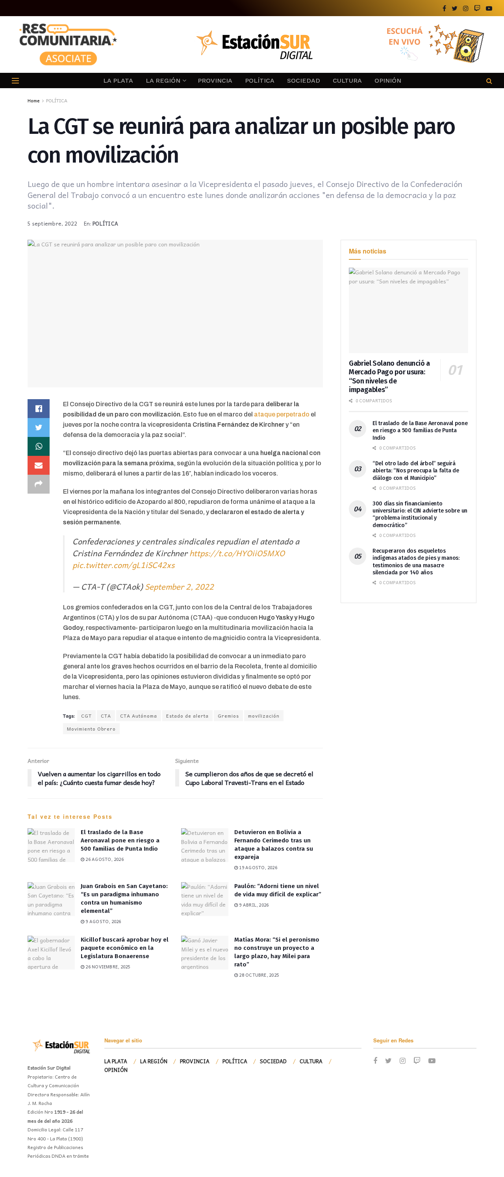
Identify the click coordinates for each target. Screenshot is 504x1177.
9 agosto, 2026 (102, 921)
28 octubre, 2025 (258, 975)
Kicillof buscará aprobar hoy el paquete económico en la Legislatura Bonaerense (125, 948)
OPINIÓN (387, 80)
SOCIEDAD (303, 80)
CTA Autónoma (138, 716)
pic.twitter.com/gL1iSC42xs (123, 565)
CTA (106, 716)
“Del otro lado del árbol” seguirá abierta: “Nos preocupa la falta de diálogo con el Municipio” (415, 470)
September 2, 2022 (179, 586)
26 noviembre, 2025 (107, 966)
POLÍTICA (259, 80)
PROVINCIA (215, 80)
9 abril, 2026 (253, 904)
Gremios (228, 716)
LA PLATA (118, 80)
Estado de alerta (187, 716)
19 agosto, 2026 (257, 867)
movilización (264, 716)
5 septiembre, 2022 (53, 223)
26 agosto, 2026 (104, 859)
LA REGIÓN (163, 80)
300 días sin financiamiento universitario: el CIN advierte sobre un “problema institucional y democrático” (419, 514)
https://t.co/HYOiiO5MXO (237, 553)
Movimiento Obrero (91, 729)
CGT (86, 716)
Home (34, 100)
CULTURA (347, 80)
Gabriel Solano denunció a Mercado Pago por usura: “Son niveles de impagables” (389, 376)
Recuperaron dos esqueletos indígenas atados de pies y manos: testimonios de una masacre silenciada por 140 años (416, 562)
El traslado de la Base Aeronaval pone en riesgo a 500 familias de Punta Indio (120, 840)
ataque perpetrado (281, 414)
